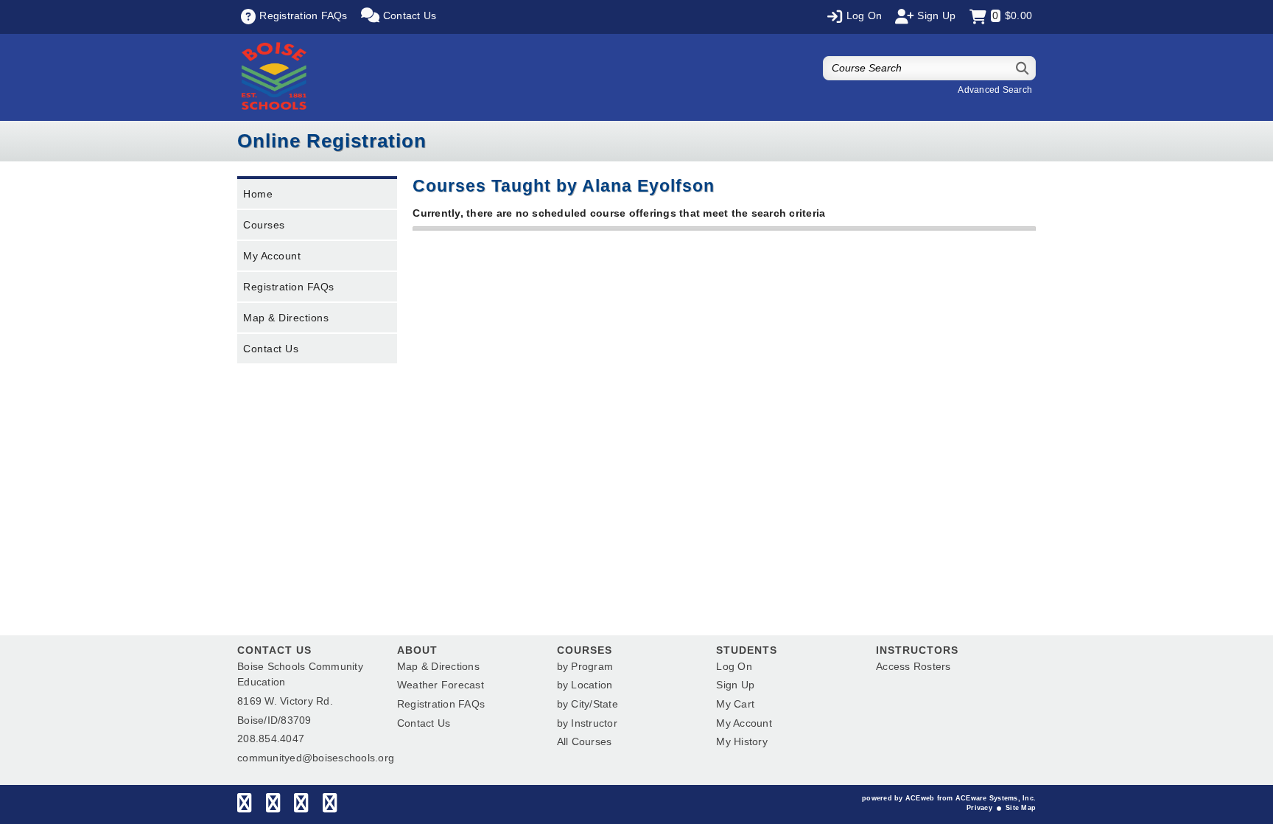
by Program (585, 666)
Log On (734, 666)
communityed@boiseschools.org (315, 758)
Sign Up (735, 685)
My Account (272, 256)
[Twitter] (273, 806)
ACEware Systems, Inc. (995, 798)
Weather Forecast (440, 685)
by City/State (587, 704)
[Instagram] (301, 806)
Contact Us (270, 349)
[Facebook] (244, 806)
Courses (264, 225)
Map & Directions (286, 318)
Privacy (979, 807)
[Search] (1023, 68)
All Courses (584, 741)
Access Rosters (913, 666)
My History (742, 741)
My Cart (735, 704)
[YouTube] (330, 806)
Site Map (1021, 807)
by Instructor (587, 723)
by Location (585, 685)
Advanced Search (995, 89)
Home (258, 194)
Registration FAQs (288, 287)
